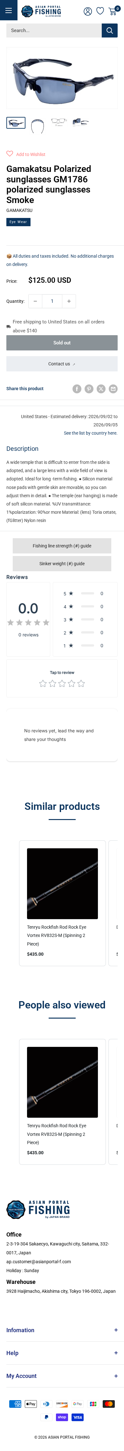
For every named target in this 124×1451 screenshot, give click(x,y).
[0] (112, 11)
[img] (28, 623)
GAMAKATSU (19, 210)
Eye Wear (18, 222)
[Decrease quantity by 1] (35, 301)
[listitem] (62, 903)
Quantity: (15, 301)
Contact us (59, 363)
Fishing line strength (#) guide (62, 545)
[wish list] (100, 10)
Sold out (62, 343)
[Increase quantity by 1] (69, 301)
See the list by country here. (91, 433)
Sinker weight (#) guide (62, 563)
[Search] (110, 30)
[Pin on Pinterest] (89, 388)
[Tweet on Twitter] (101, 388)
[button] (25, 154)
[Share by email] (113, 388)
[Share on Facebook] (76, 388)
